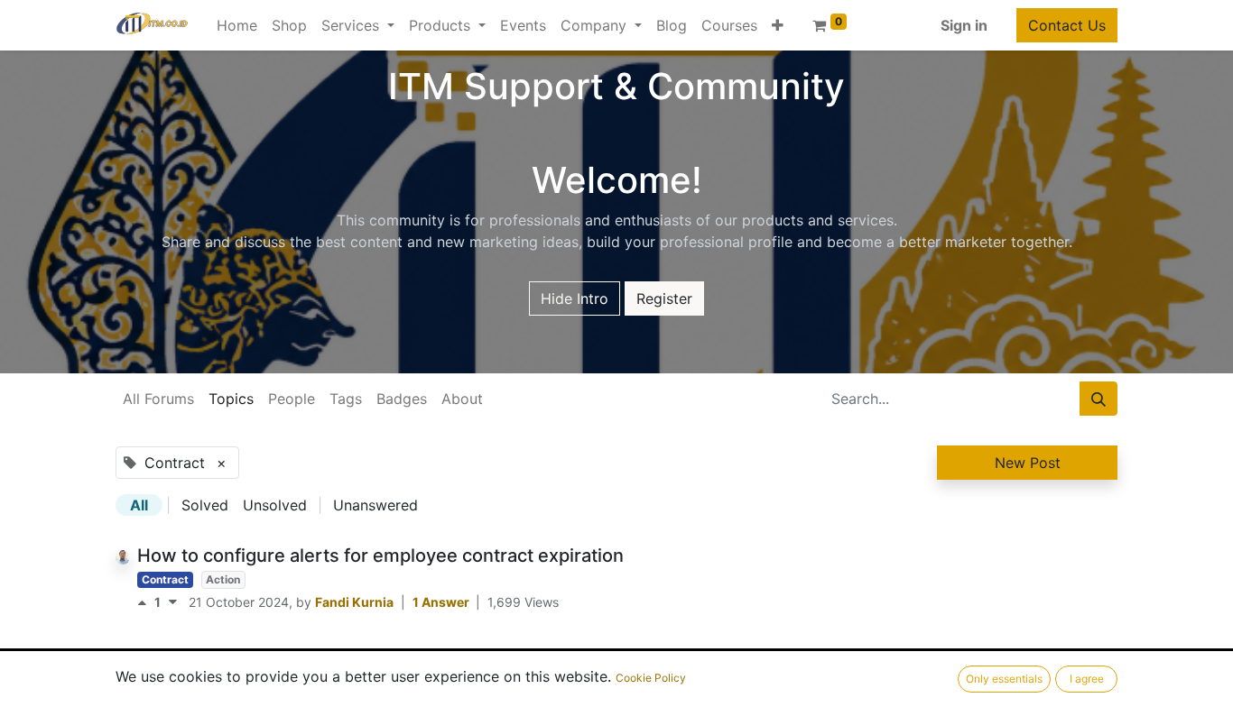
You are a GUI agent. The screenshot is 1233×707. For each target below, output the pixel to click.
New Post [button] (1028, 463)
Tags (345, 399)
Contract (165, 579)
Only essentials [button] (1004, 678)
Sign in (964, 25)
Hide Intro (574, 298)
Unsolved (275, 505)
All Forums (158, 399)
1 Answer (442, 602)
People (291, 399)
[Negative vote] (173, 602)
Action (223, 579)
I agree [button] (1087, 678)
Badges (401, 399)
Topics (231, 399)
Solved (204, 505)
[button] (778, 25)
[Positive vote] (145, 602)
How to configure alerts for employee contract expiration (380, 555)
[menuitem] (236, 25)
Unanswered (375, 505)
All (139, 505)
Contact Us (1067, 25)
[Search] (1098, 398)
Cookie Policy (651, 677)
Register (664, 298)
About (462, 399)
